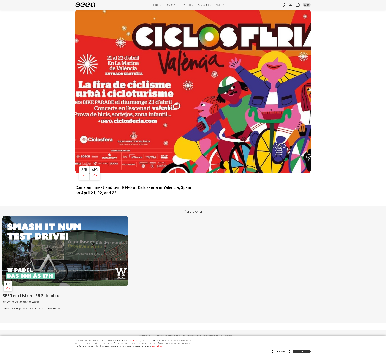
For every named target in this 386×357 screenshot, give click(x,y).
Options (281, 351)
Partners (187, 4)
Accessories (204, 4)
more (219, 4)
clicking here (157, 346)
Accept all (301, 351)
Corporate (172, 4)
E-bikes (157, 4)
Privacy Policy (135, 340)
